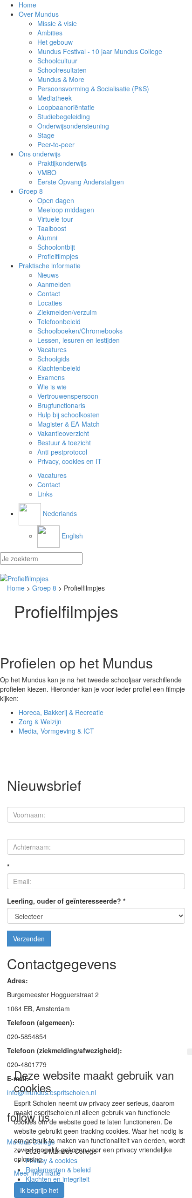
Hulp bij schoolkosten (68, 414)
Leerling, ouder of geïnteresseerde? (66, 900)
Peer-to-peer (56, 144)
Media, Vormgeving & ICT (56, 730)
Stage (46, 135)
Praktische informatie (50, 265)
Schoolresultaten (62, 70)
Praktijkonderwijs (62, 163)
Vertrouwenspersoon (67, 396)
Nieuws (48, 274)
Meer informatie (37, 1173)
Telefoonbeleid (59, 321)
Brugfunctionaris (61, 405)
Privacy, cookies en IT (69, 461)
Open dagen (55, 200)
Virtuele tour (55, 219)
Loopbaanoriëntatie (66, 107)
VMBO (46, 172)
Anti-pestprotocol (62, 451)
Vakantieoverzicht (63, 433)
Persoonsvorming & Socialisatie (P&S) (93, 88)
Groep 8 (31, 191)
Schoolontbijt (56, 247)
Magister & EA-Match (68, 424)
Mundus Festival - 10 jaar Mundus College (99, 51)
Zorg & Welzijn (40, 721)
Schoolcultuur (57, 60)
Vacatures (52, 349)
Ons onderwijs (40, 153)
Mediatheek (54, 97)
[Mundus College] (96, 578)
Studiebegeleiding (63, 116)
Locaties (49, 302)
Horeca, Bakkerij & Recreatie (61, 712)
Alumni (47, 237)
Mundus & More (60, 79)
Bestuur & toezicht (64, 442)
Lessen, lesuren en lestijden (78, 340)
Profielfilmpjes (57, 256)
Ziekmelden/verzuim (67, 312)
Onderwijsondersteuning (73, 125)
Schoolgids (53, 358)
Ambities (49, 32)
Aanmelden (54, 284)
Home (27, 4)
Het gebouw (55, 42)
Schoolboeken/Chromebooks (80, 330)
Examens (51, 377)
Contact (48, 293)
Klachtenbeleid (59, 368)
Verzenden (29, 938)
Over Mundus (39, 14)
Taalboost (51, 228)
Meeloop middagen (65, 209)
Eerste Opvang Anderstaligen (80, 181)
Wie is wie (52, 386)
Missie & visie (57, 23)
